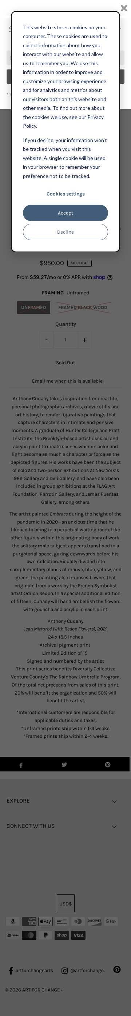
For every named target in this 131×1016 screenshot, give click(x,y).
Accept (65, 213)
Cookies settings (66, 194)
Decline (65, 232)
